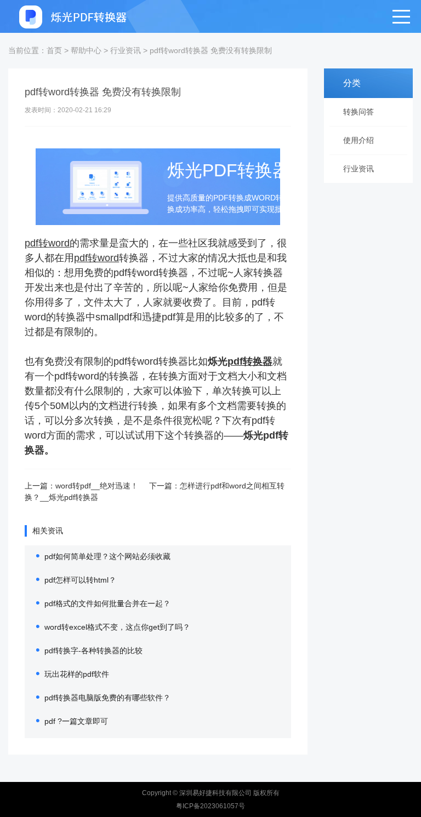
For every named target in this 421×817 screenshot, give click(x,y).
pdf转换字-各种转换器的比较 (93, 650)
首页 (54, 50)
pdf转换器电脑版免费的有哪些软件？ (107, 697)
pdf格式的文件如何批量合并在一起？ (107, 603)
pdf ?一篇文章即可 (76, 721)
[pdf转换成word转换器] (74, 16)
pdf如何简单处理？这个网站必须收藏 (107, 556)
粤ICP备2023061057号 (210, 806)
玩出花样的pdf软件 (76, 674)
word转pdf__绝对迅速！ (96, 485)
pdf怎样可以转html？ (80, 580)
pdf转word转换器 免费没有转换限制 (211, 50)
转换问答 (358, 111)
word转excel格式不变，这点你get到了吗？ (117, 627)
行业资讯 (125, 50)
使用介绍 (358, 140)
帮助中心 (86, 50)
